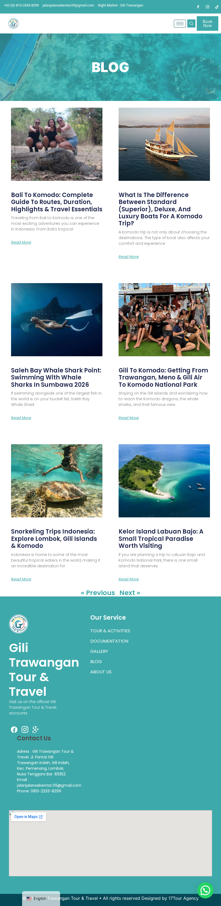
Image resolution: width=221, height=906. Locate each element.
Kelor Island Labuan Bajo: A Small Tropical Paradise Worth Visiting (161, 538)
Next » (129, 593)
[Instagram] (207, 7)
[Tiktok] (217, 7)
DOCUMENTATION (109, 641)
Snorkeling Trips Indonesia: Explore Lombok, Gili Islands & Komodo (54, 538)
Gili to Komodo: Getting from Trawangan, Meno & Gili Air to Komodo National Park (163, 377)
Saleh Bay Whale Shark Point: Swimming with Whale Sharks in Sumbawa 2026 (56, 377)
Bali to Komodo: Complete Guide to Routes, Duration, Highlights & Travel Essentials (56, 202)
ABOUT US (101, 672)
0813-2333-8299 (46, 791)
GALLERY (99, 651)
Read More (21, 242)
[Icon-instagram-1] (25, 729)
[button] (205, 890)
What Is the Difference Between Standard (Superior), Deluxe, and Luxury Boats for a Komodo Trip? (160, 209)
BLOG (96, 662)
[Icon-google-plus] (35, 729)
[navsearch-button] (191, 23)
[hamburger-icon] (180, 24)
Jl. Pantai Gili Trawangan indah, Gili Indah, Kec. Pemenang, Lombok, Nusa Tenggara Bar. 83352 (43, 765)
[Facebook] (198, 7)
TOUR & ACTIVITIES (110, 631)
